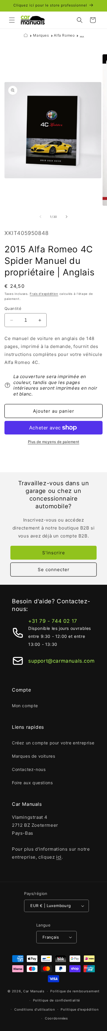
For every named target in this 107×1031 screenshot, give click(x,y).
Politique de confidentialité (56, 1000)
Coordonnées (56, 1018)
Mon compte (25, 705)
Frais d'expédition (44, 293)
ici (59, 857)
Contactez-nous (28, 769)
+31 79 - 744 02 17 (52, 621)
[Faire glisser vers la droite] (66, 216)
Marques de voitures (33, 756)
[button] (11, 20)
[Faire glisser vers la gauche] (40, 216)
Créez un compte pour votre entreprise (53, 742)
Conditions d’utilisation (34, 1009)
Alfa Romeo (64, 35)
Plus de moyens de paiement (53, 441)
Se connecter (54, 569)
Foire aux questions (32, 782)
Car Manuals (34, 991)
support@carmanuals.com (61, 661)
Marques (41, 35)
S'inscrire (53, 552)
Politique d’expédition (79, 1009)
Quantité (12, 308)
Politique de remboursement (74, 991)
